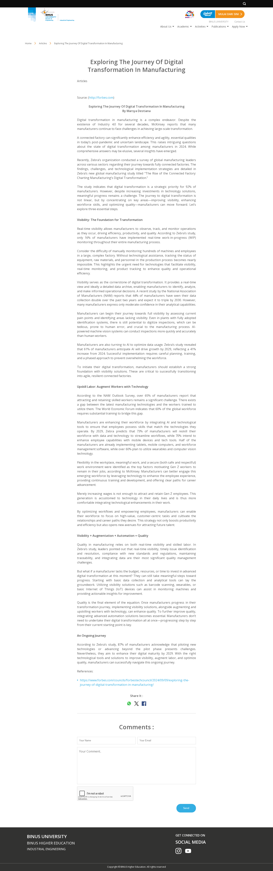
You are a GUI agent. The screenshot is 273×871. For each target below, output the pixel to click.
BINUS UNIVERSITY (218, 21)
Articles (43, 43)
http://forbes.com (101, 97)
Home (28, 43)
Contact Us (239, 21)
